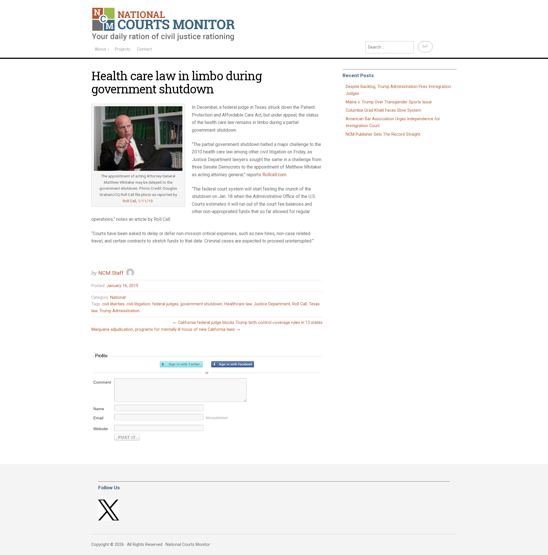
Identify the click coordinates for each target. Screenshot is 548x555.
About (100, 49)
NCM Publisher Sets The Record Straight (383, 134)
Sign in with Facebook (232, 364)
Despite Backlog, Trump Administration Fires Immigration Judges (398, 90)
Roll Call (299, 304)
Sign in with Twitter (181, 364)
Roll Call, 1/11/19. (138, 201)
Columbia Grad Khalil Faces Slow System (383, 110)
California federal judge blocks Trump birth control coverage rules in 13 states (250, 322)
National (118, 297)
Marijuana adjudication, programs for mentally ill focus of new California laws (163, 329)
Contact (144, 49)
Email (98, 418)
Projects (122, 49)
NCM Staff (111, 273)
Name (98, 408)
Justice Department (272, 304)
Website (100, 428)
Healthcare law (238, 304)
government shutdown (201, 304)
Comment (102, 382)
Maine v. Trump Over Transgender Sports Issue (389, 102)
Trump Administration (119, 310)
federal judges (165, 304)
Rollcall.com (274, 174)
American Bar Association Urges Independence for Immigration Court (393, 122)
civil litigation (138, 304)
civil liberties (113, 304)
